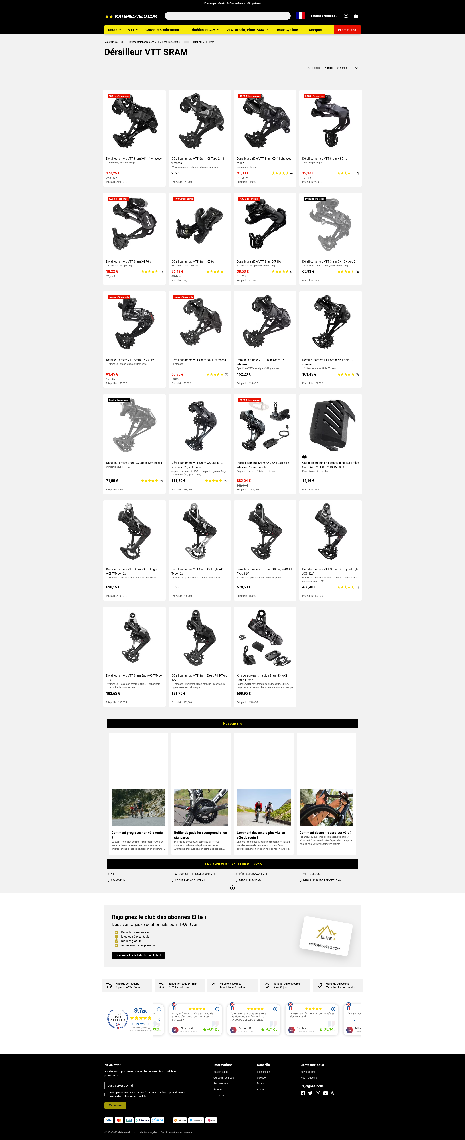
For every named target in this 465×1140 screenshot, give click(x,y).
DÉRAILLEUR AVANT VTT (253, 873)
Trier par (328, 67)
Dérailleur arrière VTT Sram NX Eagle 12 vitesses (327, 362)
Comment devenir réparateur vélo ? (326, 833)
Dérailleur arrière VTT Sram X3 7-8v (324, 158)
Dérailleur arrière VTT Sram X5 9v (192, 261)
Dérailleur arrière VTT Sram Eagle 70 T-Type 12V (199, 678)
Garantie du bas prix (337, 983)
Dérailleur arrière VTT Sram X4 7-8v (128, 261)
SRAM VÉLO (118, 880)
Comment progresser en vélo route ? (137, 835)
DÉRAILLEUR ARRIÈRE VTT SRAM (322, 880)
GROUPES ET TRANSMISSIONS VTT (195, 873)
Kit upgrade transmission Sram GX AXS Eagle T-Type (262, 678)
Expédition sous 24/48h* (183, 983)
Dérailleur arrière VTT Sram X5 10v (259, 261)
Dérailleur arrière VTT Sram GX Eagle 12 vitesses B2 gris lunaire (197, 465)
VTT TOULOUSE (312, 873)
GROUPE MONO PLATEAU (190, 880)
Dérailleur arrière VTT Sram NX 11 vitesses (198, 360)
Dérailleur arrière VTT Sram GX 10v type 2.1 (330, 261)
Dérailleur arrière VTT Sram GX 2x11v (130, 360)
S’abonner (115, 1105)
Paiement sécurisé (230, 983)
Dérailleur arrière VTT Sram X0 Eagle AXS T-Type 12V (265, 571)
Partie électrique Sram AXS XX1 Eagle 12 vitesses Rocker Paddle (263, 465)
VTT (113, 873)
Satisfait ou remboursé (286, 983)
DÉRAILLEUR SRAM (250, 880)
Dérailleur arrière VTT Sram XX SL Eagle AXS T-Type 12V (131, 571)
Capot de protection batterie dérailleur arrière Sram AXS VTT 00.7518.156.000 (330, 465)
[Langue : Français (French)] (300, 16)
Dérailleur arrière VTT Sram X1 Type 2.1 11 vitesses (198, 161)
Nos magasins (309, 1077)
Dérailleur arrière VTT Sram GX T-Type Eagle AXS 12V (330, 571)
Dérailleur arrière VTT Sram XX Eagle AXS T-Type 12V (199, 571)
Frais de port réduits (127, 983)
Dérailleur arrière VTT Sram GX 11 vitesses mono (264, 161)
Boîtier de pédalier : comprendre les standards (200, 835)
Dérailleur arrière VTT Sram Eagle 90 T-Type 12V (134, 678)
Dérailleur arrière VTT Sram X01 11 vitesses (134, 158)
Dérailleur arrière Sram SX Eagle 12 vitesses (134, 463)
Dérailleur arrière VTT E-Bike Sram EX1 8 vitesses (262, 362)
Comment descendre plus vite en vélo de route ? (261, 835)
